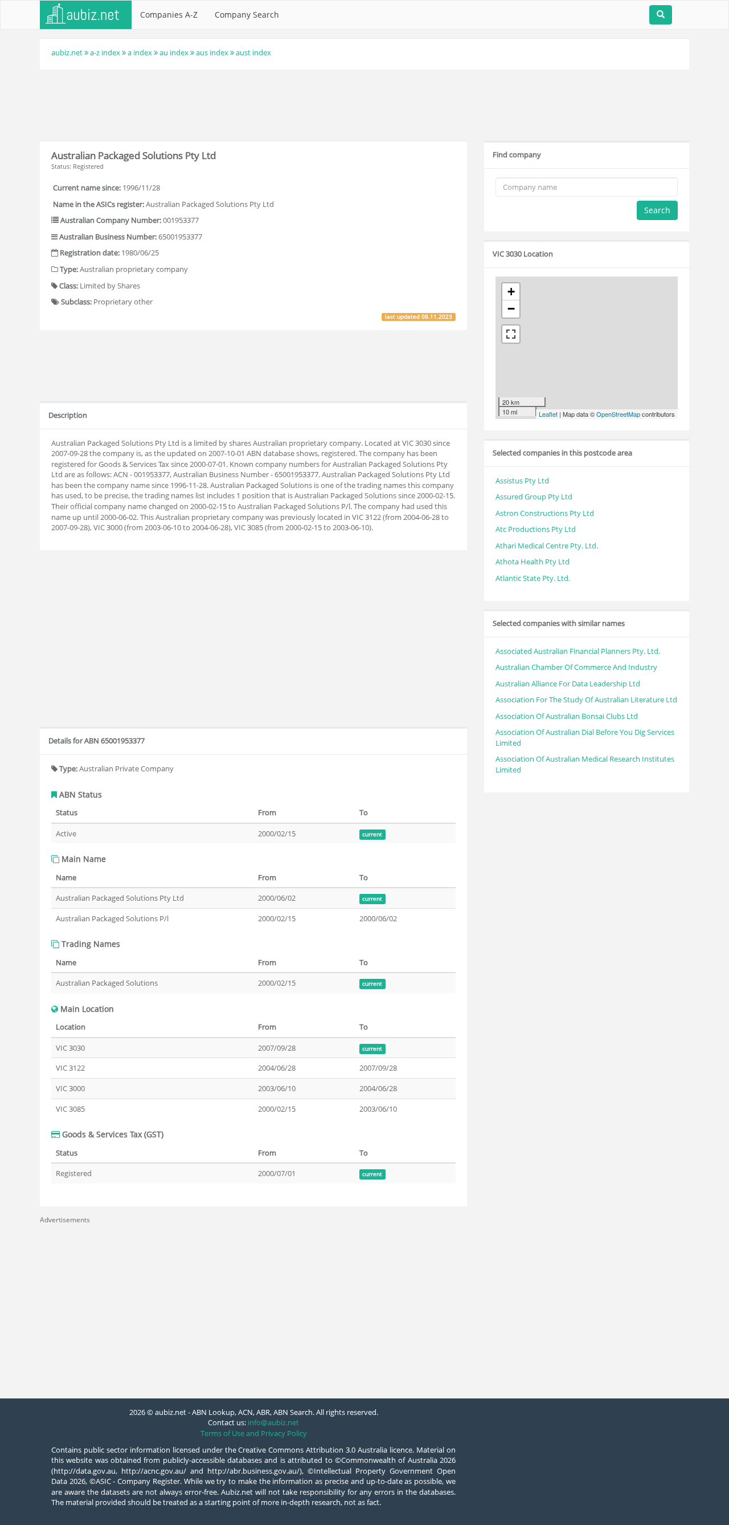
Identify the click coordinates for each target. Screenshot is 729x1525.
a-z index (105, 52)
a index (140, 52)
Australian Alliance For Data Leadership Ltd (567, 683)
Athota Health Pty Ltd (532, 561)
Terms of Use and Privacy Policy (253, 1433)
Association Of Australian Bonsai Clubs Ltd (566, 716)
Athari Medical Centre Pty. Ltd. (546, 545)
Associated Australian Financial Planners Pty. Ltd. (577, 651)
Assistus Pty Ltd (522, 480)
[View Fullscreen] (510, 334)
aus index (212, 52)
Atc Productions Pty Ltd (535, 529)
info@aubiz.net (273, 1422)
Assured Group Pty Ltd (533, 496)
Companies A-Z (169, 14)
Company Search (247, 14)
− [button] (511, 309)
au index (174, 52)
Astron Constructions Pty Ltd (544, 513)
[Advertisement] (364, 103)
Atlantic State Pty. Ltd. (532, 578)
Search (657, 210)
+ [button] (511, 291)
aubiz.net (67, 52)
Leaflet (548, 413)
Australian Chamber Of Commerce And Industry (576, 667)
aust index (253, 52)
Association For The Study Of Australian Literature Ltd (586, 699)
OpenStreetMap (618, 413)
